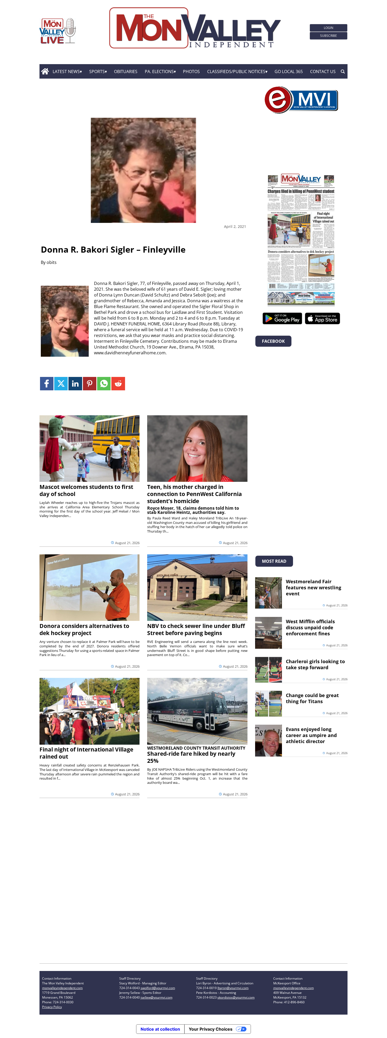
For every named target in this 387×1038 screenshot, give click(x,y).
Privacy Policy (52, 1007)
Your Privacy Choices (210, 1029)
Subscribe (328, 35)
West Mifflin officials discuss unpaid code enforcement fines (310, 627)
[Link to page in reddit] (118, 383)
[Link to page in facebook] (46, 383)
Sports (97, 71)
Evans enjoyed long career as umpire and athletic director (311, 735)
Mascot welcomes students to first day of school (86, 490)
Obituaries (125, 71)
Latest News (66, 71)
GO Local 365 (289, 71)
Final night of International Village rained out (86, 753)
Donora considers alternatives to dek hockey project (84, 629)
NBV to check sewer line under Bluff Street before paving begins (196, 629)
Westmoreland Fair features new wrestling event (313, 587)
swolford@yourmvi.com (158, 988)
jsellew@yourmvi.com (156, 997)
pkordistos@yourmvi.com (236, 997)
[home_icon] (44, 71)
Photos (191, 71)
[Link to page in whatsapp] (104, 383)
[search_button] (343, 71)
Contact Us (323, 71)
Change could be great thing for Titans (312, 698)
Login (328, 27)
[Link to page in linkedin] (75, 383)
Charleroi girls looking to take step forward (315, 664)
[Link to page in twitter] (61, 383)
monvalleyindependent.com (62, 988)
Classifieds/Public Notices (236, 71)
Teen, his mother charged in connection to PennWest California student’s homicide (194, 494)
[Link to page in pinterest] (89, 383)
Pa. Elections (159, 71)
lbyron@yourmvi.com (233, 988)
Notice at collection (160, 1029)
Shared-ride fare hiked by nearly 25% (191, 757)
